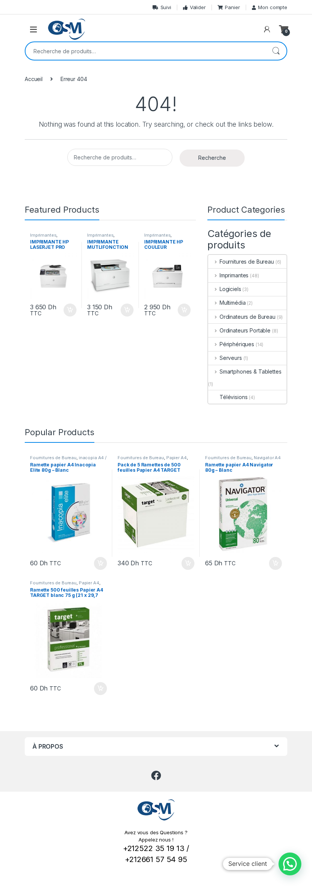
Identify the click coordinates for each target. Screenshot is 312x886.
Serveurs (231, 358)
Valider (198, 7)
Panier (232, 7)
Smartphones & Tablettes (251, 371)
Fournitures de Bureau (247, 261)
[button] (290, 864)
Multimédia (232, 302)
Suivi (166, 7)
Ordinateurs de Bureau (247, 316)
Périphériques (237, 344)
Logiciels (230, 289)
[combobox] (145, 51)
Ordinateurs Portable (245, 330)
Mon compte (272, 7)
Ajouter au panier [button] (67, 310)
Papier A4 (176, 457)
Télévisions (233, 397)
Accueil (34, 79)
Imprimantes (43, 235)
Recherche (276, 51)
